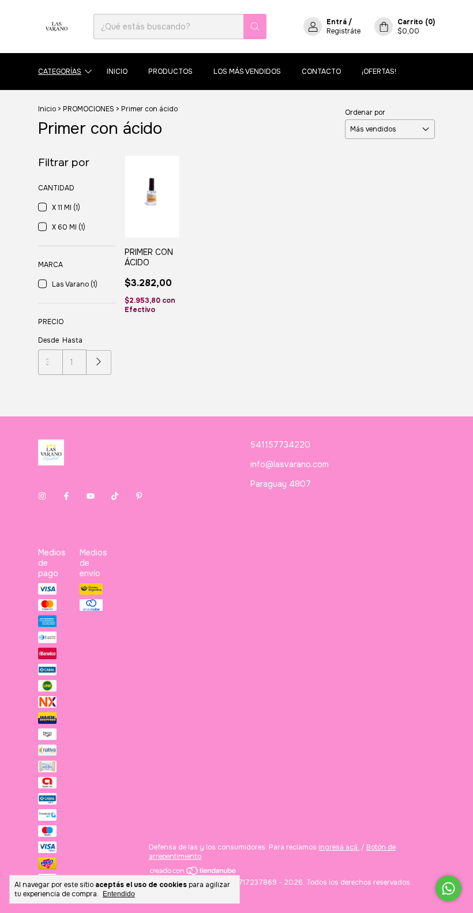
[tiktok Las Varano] (115, 496)
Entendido (119, 894)
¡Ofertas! (379, 71)
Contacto (321, 71)
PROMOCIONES (88, 109)
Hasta (72, 340)
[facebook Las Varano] (66, 496)
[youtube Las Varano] (91, 496)
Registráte (343, 31)
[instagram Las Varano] (42, 496)
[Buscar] (254, 26)
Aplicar (99, 362)
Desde (48, 340)
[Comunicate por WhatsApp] (448, 888)
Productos (170, 71)
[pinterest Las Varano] (139, 496)
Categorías (59, 71)
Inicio (117, 71)
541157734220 (280, 444)
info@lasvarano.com (289, 464)
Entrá (336, 22)
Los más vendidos (247, 71)
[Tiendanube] (193, 873)
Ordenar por (365, 112)
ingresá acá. (338, 847)
